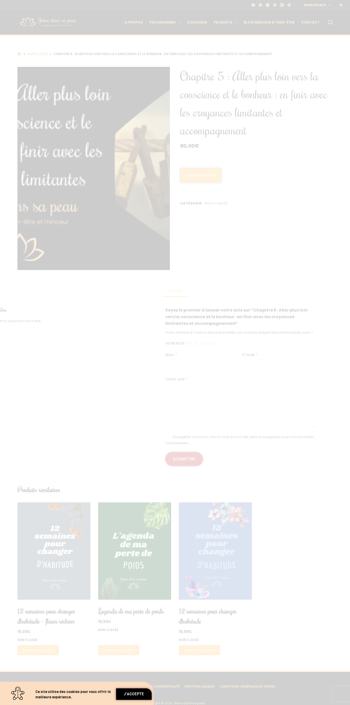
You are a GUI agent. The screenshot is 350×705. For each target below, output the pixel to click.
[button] (134, 694)
